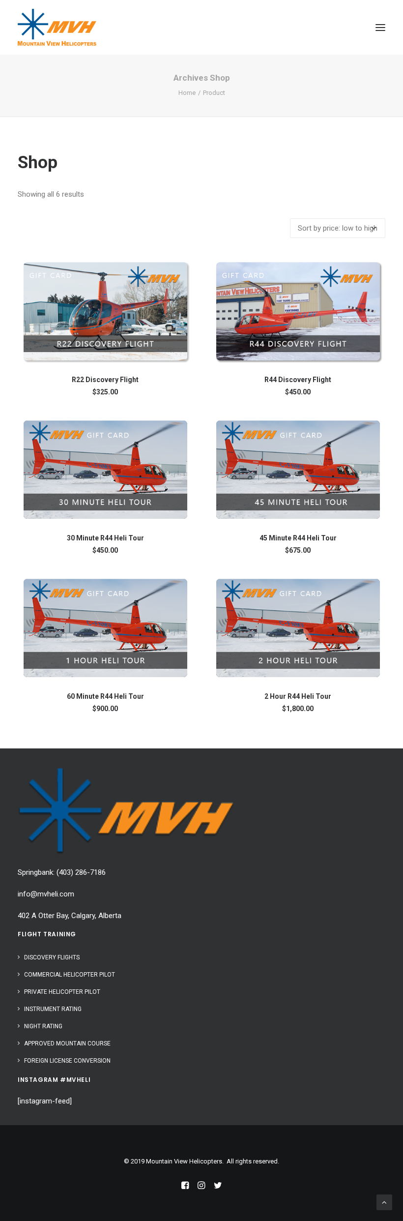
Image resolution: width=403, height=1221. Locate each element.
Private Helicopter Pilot (62, 991)
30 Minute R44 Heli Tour (105, 538)
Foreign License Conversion (67, 1060)
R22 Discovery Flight (105, 380)
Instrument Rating (53, 1009)
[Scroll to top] (384, 1201)
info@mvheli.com (46, 894)
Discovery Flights (52, 957)
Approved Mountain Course (67, 1043)
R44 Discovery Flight (297, 380)
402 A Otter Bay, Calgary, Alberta (69, 915)
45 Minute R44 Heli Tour (298, 538)
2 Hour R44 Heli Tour (297, 696)
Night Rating (43, 1026)
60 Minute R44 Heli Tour (105, 696)
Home (187, 92)
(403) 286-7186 (81, 872)
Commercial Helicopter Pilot (69, 974)
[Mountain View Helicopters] (57, 27)
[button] (380, 27)
